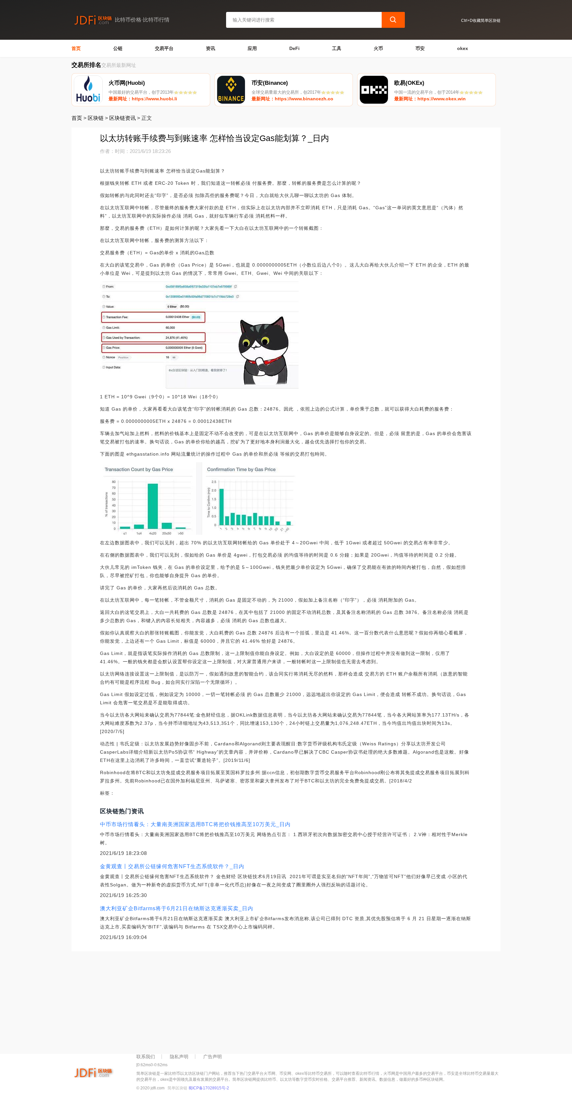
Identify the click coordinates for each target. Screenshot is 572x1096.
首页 (76, 48)
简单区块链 (177, 1088)
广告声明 (212, 1056)
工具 (336, 48)
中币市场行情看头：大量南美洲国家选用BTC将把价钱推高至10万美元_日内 (195, 824)
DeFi (294, 48)
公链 (117, 48)
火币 (378, 48)
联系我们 (145, 1056)
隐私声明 (179, 1056)
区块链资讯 (122, 118)
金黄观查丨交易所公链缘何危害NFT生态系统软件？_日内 (172, 866)
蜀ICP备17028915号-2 (208, 1088)
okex (462, 48)
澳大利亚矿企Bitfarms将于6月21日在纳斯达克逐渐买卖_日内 (176, 908)
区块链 (96, 118)
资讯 (210, 48)
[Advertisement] (270, 1001)
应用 (252, 48)
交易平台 (164, 48)
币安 (420, 48)
